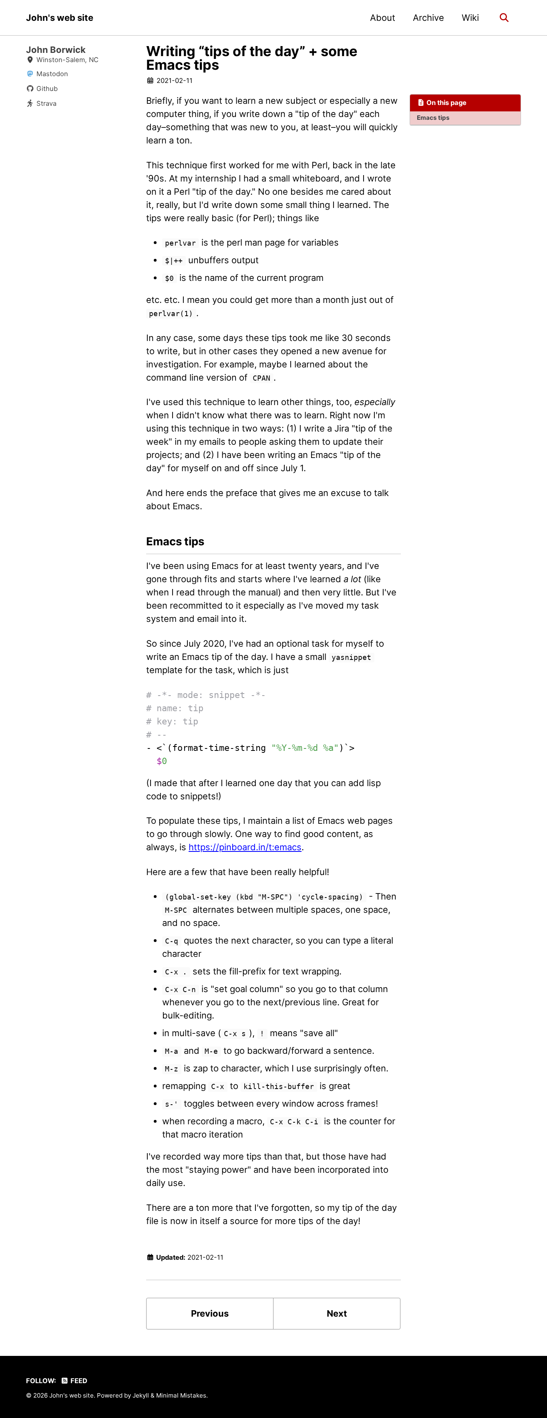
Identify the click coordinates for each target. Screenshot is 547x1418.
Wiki (470, 17)
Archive (428, 17)
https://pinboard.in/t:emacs (245, 847)
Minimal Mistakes (181, 1395)
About (382, 17)
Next (337, 1313)
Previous (210, 1313)
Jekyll (141, 1395)
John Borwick (56, 49)
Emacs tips (433, 117)
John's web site (59, 17)
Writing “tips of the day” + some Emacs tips (252, 58)
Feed (78, 1381)
